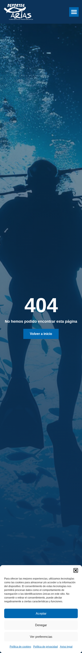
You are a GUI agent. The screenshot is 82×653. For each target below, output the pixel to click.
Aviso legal (66, 646)
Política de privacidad (45, 646)
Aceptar (41, 613)
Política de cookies (20, 646)
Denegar (41, 625)
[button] (76, 570)
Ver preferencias (41, 636)
